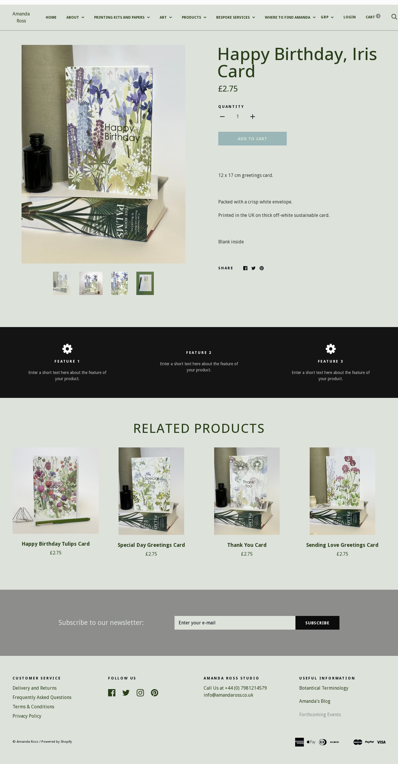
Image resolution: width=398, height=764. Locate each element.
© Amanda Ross (25, 742)
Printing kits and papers (119, 17)
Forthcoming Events (320, 714)
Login (350, 17)
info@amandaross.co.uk (228, 695)
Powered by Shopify (56, 742)
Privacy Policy (27, 716)
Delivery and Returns (35, 688)
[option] (103, 154)
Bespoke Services (233, 17)
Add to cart (252, 138)
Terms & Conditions (33, 706)
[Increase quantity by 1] (253, 116)
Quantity (231, 106)
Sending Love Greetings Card (342, 545)
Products (192, 17)
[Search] (394, 17)
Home (51, 17)
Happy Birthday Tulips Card (56, 544)
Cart (372, 17)
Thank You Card (247, 545)
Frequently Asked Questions (42, 697)
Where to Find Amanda (288, 17)
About (73, 17)
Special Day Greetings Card (151, 545)
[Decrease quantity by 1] (222, 116)
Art (164, 17)
